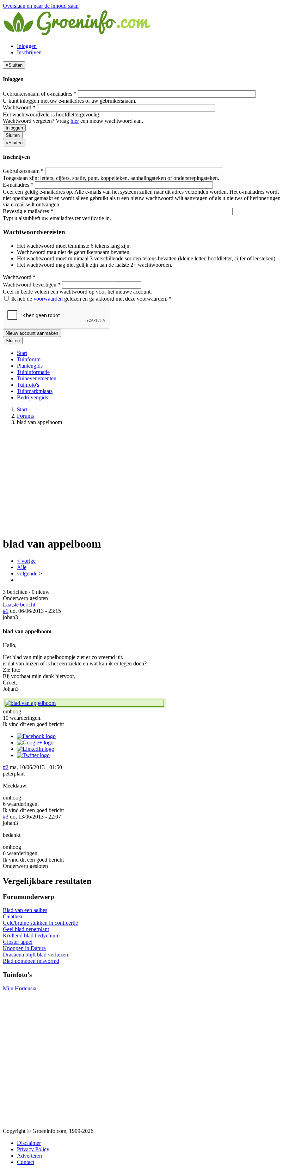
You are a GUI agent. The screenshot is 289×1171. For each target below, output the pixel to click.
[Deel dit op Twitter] (33, 755)
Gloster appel (17, 942)
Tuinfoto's (28, 385)
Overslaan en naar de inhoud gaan (41, 6)
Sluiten (13, 135)
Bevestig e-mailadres (28, 211)
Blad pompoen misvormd (31, 961)
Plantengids (30, 366)
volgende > (29, 574)
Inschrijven (29, 52)
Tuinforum (29, 359)
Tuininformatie (33, 372)
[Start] (77, 34)
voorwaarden (48, 299)
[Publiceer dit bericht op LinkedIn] (35, 749)
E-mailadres (18, 185)
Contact (25, 1162)
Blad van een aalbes (25, 910)
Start (22, 353)
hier (74, 121)
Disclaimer (29, 1143)
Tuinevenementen (36, 378)
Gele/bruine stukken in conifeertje (40, 923)
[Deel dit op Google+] (35, 743)
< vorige (26, 561)
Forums (25, 416)
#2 (5, 767)
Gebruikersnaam (23, 171)
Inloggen (27, 46)
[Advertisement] (144, 480)
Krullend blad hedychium (31, 935)
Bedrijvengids (32, 397)
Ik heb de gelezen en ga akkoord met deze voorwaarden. (91, 299)
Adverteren (29, 1156)
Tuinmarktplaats (35, 391)
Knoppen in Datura (24, 948)
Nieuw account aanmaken (32, 333)
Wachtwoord (19, 107)
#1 (5, 611)
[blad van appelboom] (84, 703)
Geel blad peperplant (26, 929)
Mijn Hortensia (19, 988)
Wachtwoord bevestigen (32, 285)
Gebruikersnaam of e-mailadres (39, 94)
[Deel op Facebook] (36, 736)
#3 (5, 817)
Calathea (12, 916)
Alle (21, 567)
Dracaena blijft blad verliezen (35, 955)
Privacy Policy (33, 1149)
